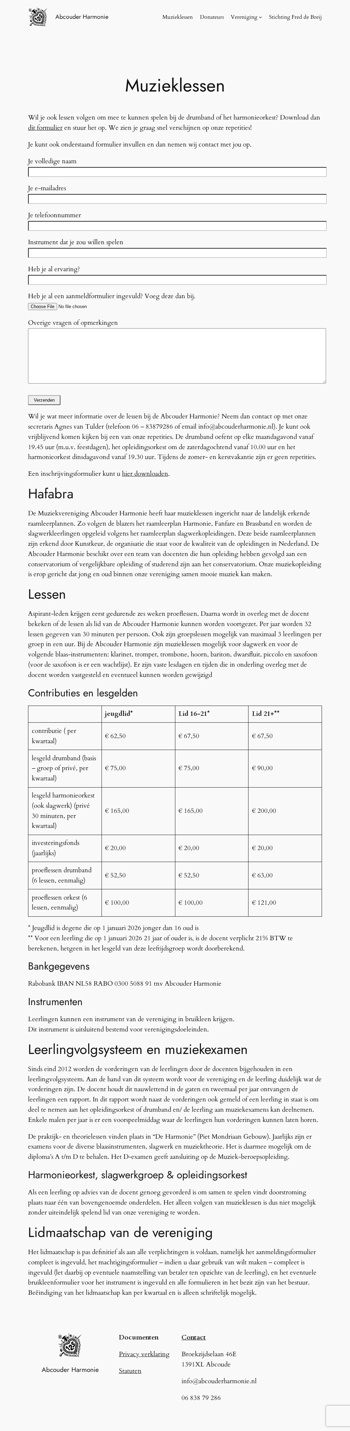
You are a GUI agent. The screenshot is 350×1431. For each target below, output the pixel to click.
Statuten (130, 1370)
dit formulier (45, 127)
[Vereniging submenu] (260, 17)
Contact (193, 1337)
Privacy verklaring (144, 1354)
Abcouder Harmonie (81, 16)
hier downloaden (145, 473)
